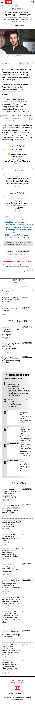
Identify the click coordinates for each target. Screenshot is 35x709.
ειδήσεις (23, 244)
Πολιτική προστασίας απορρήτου (22, 697)
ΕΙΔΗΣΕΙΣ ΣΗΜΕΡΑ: (11, 216)
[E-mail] (27, 63)
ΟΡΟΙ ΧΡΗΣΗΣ (7, 274)
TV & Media (15, 5)
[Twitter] (33, 52)
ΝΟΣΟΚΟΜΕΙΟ (12, 254)
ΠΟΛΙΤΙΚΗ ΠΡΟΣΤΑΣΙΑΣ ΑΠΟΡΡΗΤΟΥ (22, 274)
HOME (3, 5)
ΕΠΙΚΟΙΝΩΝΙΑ (17, 683)
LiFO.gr (17, 242)
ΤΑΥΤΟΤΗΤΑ (17, 680)
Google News (26, 242)
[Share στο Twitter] (32, 118)
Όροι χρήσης (7, 697)
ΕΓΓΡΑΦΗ (28, 270)
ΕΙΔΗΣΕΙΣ (9, 5)
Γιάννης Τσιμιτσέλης (20, 74)
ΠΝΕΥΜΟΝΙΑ (23, 254)
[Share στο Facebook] (29, 118)
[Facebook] (30, 52)
